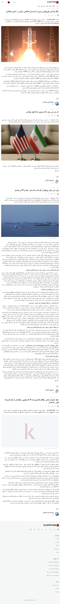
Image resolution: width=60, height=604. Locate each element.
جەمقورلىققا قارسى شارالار (53, 576)
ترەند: (57, 6)
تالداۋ (57, 549)
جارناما (57, 596)
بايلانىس (57, 592)
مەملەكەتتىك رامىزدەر (54, 572)
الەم (57, 99)
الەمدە (57, 556)
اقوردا (39, 6)
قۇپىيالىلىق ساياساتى (54, 569)
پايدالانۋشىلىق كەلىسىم (53, 566)
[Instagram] (58, 16)
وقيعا (47, 6)
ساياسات (57, 546)
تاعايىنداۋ (43, 6)
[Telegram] (52, 16)
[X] (46, 16)
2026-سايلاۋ (52, 6)
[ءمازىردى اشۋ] (3, 2)
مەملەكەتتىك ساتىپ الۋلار (53, 579)
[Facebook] (49, 16)
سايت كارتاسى (55, 589)
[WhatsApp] (55, 16)
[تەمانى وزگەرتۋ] (7, 2)
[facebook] (50, 533)
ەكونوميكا (56, 553)
